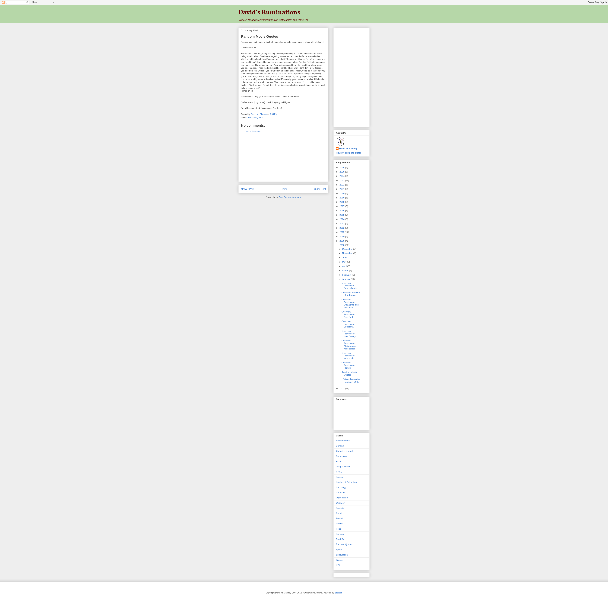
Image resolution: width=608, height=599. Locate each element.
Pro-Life (340, 539)
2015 (342, 215)
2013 (342, 223)
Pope (338, 529)
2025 (342, 171)
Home (284, 189)
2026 (342, 167)
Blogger (338, 593)
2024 (342, 176)
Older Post (320, 189)
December (347, 249)
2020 (342, 193)
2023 (342, 180)
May (344, 262)
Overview (340, 503)
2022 (342, 184)
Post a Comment (252, 131)
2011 (342, 232)
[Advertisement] (283, 159)
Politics (339, 523)
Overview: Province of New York (348, 314)
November (347, 253)
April (344, 266)
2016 (342, 210)
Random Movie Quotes (349, 373)
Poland (339, 518)
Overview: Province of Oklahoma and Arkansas (350, 303)
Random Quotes (255, 117)
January (346, 279)
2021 (342, 189)
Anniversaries (343, 440)
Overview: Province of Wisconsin (348, 356)
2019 (342, 197)
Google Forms (343, 466)
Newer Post (247, 189)
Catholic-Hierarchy (345, 451)
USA (338, 565)
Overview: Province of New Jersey (349, 334)
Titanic (339, 560)
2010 (342, 236)
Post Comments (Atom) (290, 197)
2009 (342, 241)
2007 (342, 388)
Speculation (342, 554)
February (347, 275)
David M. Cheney (348, 148)
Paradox (340, 513)
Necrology (341, 487)
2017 (342, 206)
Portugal (340, 534)
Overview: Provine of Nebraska (351, 293)
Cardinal (340, 446)
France (339, 461)
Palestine (340, 508)
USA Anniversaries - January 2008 (351, 380)
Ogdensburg (342, 497)
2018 (342, 202)
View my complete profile (348, 152)
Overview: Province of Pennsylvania (349, 286)
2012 (342, 228)
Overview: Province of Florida (348, 365)
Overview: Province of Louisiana (348, 324)
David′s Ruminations (269, 12)
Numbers (340, 492)
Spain (339, 549)
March (345, 270)
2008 (342, 245)
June (345, 257)
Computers (341, 456)
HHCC (339, 471)
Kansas (339, 477)
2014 (342, 219)
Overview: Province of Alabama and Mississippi (349, 344)
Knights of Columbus (346, 482)
